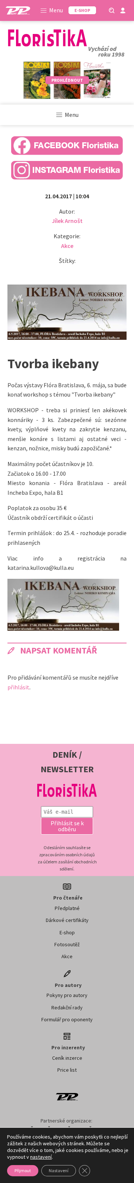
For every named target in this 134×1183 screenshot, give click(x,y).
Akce (67, 245)
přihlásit (18, 687)
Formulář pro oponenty (67, 1019)
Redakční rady (67, 1007)
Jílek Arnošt (67, 220)
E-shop (67, 932)
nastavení (41, 1156)
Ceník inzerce (67, 1058)
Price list (67, 1069)
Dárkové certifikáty (67, 920)
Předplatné (67, 908)
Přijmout (23, 1170)
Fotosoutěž (67, 944)
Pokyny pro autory (67, 995)
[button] (67, 826)
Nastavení (58, 1170)
